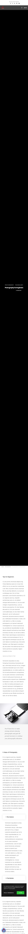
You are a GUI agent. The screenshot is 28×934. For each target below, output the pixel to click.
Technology (19, 285)
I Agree (20, 892)
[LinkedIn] (14, 3)
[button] (4, 930)
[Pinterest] (16, 3)
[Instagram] (12, 3)
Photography (9, 285)
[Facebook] (10, 3)
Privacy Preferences (9, 892)
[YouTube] (19, 3)
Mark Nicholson (11, 290)
